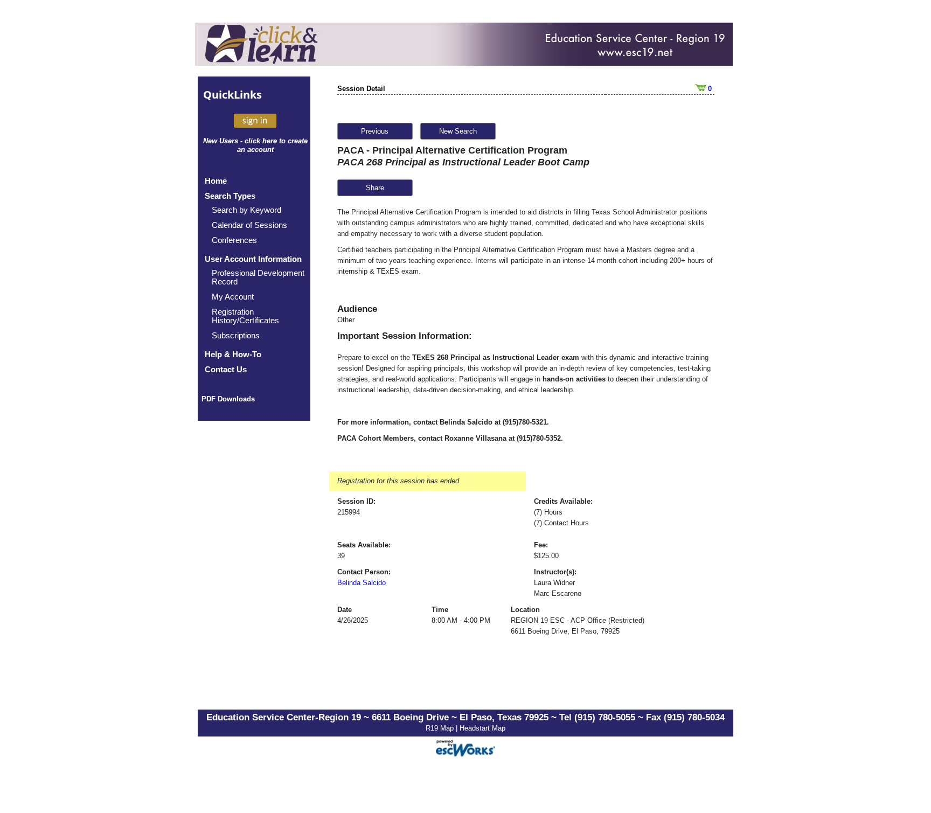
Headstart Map (482, 728)
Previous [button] (374, 131)
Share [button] (375, 188)
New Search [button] (458, 131)
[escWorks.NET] (465, 746)
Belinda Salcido (361, 583)
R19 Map (441, 728)
